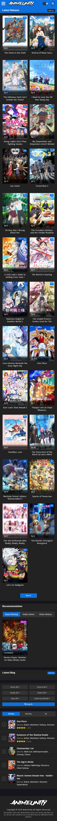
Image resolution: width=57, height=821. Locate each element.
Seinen (27, 754)
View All (51, 10)
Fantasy (43, 725)
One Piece (22, 721)
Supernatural (22, 784)
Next (28, 595)
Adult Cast (28, 752)
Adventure (34, 725)
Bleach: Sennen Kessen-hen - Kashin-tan (35, 777)
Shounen (51, 725)
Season (41, 687)
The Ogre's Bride (25, 762)
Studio (14, 693)
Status (41, 693)
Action (26, 725)
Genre (14, 687)
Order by (41, 698)
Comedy (20, 754)
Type (14, 698)
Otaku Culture (28, 614)
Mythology (35, 765)
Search (29, 704)
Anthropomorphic (40, 752)
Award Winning (11, 614)
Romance (45, 765)
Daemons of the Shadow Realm (32, 735)
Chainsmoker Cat (25, 748)
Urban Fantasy (45, 614)
